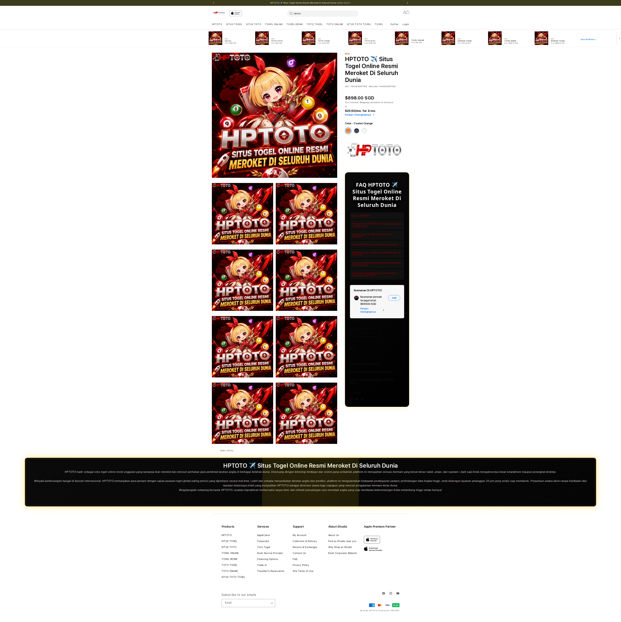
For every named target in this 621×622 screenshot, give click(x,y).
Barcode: (373, 86)
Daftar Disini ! (344, 3)
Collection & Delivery (305, 541)
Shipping (364, 102)
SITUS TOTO (253, 24)
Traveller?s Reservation (270, 571)
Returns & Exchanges (305, 547)
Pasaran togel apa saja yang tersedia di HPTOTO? (372, 235)
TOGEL (379, 24)
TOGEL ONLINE (274, 24)
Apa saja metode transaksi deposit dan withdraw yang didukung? (376, 264)
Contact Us (299, 553)
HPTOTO (217, 24)
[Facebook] (352, 399)
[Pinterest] (362, 399)
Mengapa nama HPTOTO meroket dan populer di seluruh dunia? (376, 225)
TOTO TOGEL (229, 565)
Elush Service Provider (270, 553)
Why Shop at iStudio (340, 547)
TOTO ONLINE (334, 24)
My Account (300, 535)
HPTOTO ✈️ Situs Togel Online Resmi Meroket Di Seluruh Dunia (310, 3)
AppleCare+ (263, 535)
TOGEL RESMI (294, 24)
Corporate (263, 541)
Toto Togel (263, 547)
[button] (217, 24)
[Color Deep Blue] (356, 130)
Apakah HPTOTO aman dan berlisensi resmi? (375, 244)
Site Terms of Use (303, 571)
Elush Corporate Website (342, 553)
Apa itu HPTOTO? (361, 216)
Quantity (355, 325)
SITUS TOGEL (234, 24)
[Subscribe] (271, 603)
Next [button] (407, 3)
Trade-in (262, 565)
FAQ (295, 559)
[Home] (219, 12)
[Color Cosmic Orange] (348, 131)
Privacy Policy (301, 565)
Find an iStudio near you (342, 541)
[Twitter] (357, 399)
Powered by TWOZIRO (388, 611)
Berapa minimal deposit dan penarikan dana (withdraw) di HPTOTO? (374, 274)
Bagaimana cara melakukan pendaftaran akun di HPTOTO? (376, 253)
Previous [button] (213, 3)
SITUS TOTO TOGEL (359, 24)
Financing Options (267, 559)
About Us (333, 535)
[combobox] (322, 13)
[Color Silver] (364, 130)
